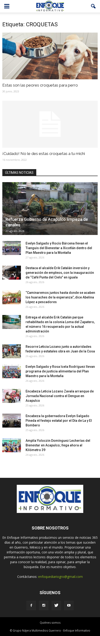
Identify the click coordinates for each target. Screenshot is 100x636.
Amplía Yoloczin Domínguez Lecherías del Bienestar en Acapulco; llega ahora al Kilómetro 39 (58, 445)
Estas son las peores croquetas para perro (40, 85)
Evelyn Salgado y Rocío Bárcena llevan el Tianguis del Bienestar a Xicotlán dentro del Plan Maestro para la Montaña (59, 247)
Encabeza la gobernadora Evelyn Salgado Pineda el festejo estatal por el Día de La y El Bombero (59, 420)
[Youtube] (68, 605)
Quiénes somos (50, 623)
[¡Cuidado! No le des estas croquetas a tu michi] (50, 124)
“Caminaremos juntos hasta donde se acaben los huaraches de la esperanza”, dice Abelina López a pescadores (60, 297)
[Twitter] (56, 605)
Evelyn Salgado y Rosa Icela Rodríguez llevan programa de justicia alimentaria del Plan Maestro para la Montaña (60, 371)
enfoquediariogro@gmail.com (60, 576)
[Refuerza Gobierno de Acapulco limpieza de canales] (50, 208)
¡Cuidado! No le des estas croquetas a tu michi (43, 153)
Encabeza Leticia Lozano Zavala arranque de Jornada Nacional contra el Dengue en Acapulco (60, 395)
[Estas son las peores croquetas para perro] (50, 56)
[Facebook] (31, 605)
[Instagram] (43, 605)
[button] (93, 6)
